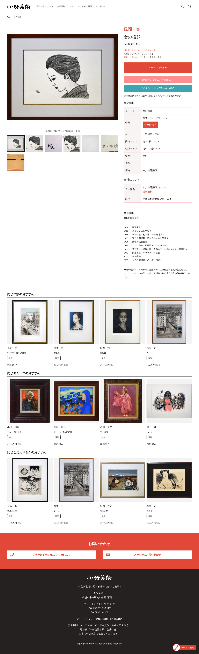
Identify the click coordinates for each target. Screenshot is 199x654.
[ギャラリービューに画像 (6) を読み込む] (109, 143)
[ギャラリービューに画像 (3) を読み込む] (53, 143)
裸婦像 (150, 511)
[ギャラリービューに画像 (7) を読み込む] (15, 162)
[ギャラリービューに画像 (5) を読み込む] (90, 143)
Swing (149, 432)
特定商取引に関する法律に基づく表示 (98, 586)
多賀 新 (12, 506)
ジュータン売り (14, 432)
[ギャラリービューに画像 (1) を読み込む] (15, 143)
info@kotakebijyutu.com (109, 618)
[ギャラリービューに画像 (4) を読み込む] (72, 143)
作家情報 (149, 124)
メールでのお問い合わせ (147, 554)
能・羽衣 (104, 432)
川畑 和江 (60, 427)
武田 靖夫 (106, 427)
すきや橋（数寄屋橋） (17, 353)
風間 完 (132, 29)
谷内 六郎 (106, 506)
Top (8, 17)
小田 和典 (13, 427)
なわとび (104, 511)
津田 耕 (151, 427)
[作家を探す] (184, 647)
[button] (100, 6)
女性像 (57, 353)
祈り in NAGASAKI (63, 432)
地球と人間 (12, 511)
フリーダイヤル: (51, 555)
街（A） (150, 353)
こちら (159, 96)
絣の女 (103, 353)
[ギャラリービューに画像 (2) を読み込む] (34, 143)
